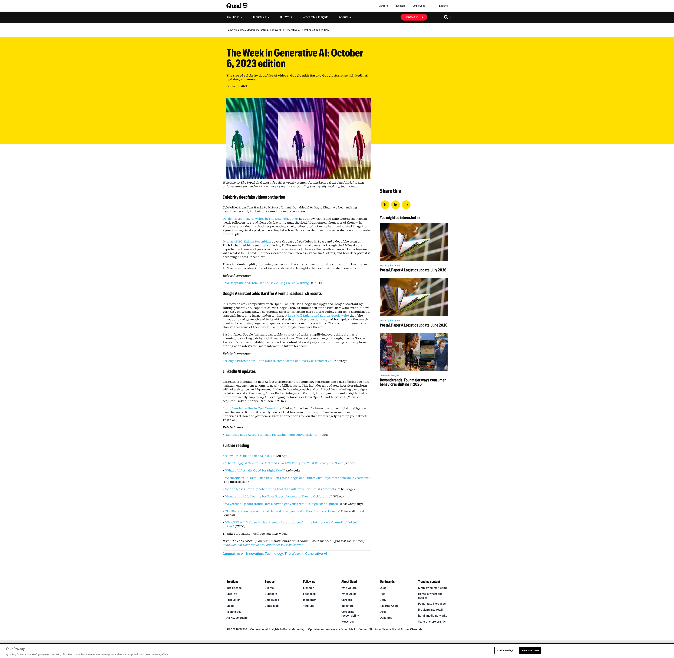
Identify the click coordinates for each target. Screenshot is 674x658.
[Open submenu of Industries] (267, 17)
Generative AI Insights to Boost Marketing (277, 629)
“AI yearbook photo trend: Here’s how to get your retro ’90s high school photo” (281, 504)
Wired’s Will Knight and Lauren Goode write (317, 315)
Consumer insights (389, 375)
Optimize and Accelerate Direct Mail (331, 629)
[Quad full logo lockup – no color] (236, 4)
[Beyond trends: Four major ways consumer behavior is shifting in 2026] (414, 335)
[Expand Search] (450, 17)
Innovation (254, 553)
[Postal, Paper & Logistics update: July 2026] (414, 225)
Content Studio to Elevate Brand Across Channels (390, 629)
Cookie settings (505, 650)
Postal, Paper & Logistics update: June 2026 (413, 325)
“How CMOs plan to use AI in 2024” (249, 455)
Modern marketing (257, 30)
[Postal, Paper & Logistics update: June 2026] (414, 280)
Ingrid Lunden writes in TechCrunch (249, 408)
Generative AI (234, 553)
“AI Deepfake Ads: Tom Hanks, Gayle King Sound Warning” (267, 283)
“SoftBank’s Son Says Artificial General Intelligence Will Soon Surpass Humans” (282, 511)
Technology (274, 553)
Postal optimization (390, 265)
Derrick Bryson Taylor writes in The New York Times (260, 218)
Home (229, 30)
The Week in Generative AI (306, 553)
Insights (240, 30)
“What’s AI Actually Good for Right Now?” (254, 470)
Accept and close (530, 650)
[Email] (406, 205)
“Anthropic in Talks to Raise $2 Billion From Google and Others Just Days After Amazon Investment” (297, 478)
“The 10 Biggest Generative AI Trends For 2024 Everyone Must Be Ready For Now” (283, 463)
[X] (385, 205)
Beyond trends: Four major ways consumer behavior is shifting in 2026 (413, 381)
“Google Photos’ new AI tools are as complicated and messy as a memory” (277, 361)
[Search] (446, 17)
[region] (337, 650)
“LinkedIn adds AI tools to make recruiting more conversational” (271, 434)
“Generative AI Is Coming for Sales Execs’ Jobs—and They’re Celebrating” (278, 496)
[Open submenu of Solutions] (241, 17)
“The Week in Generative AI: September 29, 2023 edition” (264, 545)
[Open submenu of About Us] (352, 17)
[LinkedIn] (395, 205)
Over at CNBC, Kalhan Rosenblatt (247, 241)
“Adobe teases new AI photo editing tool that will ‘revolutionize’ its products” (280, 489)
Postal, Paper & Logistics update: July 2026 (413, 269)
